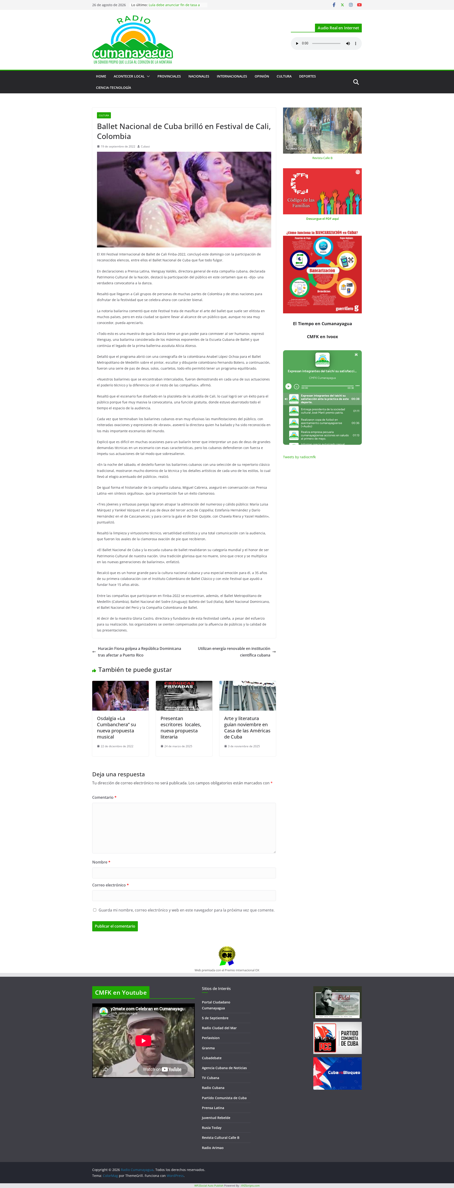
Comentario (104, 797)
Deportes (307, 76)
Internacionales (232, 76)
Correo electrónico (110, 885)
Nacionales (198, 76)
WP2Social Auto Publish (208, 1185)
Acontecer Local (129, 76)
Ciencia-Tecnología (113, 87)
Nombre (101, 862)
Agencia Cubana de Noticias (224, 1068)
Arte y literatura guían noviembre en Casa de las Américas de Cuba (247, 727)
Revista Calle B (322, 158)
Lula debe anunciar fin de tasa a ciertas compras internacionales (174, 7)
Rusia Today (212, 1127)
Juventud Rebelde (216, 1117)
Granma (208, 1048)
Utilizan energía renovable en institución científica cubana (234, 652)
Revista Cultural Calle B (220, 1137)
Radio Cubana (213, 1087)
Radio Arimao (213, 1147)
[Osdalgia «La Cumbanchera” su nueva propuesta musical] (120, 684)
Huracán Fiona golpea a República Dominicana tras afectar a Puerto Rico (139, 652)
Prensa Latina (213, 1108)
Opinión (262, 76)
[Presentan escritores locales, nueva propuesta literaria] (184, 684)
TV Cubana (210, 1078)
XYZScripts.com (250, 1185)
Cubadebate (212, 1058)
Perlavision (211, 1038)
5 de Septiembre (215, 1018)
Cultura (284, 76)
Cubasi (145, 146)
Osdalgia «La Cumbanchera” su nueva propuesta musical (116, 727)
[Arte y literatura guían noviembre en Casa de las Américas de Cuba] (247, 684)
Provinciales (169, 76)
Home (101, 76)
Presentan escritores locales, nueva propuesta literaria (181, 727)
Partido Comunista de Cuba (224, 1098)
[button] (147, 76)
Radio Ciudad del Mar (219, 1028)
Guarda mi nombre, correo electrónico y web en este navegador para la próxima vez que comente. (187, 910)
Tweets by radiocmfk (299, 457)
